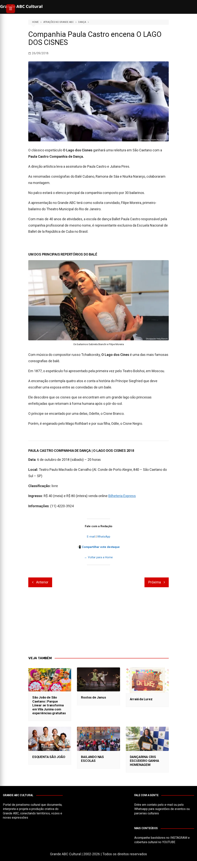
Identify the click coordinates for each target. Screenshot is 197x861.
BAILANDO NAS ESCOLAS (92, 759)
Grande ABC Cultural (21, 6)
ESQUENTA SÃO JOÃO (48, 757)
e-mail (168, 805)
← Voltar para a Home (98, 557)
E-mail (91, 536)
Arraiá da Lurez (141, 699)
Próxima (154, 582)
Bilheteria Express (122, 496)
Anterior (42, 582)
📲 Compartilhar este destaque (98, 547)
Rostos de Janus (93, 697)
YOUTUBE (168, 842)
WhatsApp (103, 536)
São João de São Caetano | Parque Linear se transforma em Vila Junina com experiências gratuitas (49, 705)
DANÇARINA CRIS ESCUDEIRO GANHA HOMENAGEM (144, 761)
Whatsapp (141, 809)
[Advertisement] (98, 622)
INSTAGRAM (178, 838)
